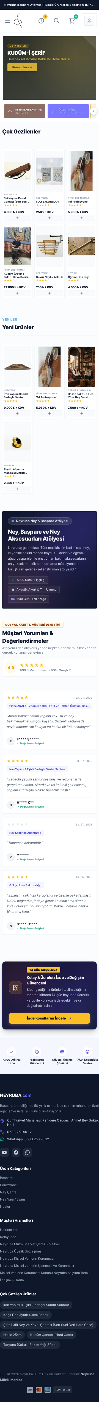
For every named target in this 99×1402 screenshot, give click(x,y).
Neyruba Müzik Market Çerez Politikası (30, 1244)
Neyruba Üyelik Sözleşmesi (21, 1251)
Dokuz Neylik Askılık (49, 277)
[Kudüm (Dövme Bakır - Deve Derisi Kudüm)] (17, 246)
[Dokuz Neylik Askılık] (49, 246)
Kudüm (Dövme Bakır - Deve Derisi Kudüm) (16, 277)
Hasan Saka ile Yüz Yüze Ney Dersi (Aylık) (80, 397)
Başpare (6, 1178)
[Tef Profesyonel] (81, 171)
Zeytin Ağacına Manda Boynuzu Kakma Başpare (14, 473)
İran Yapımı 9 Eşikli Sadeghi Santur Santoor (16, 397)
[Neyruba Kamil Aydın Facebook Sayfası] (16, 1152)
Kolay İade (8, 1237)
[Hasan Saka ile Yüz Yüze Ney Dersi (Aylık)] (81, 366)
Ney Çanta (8, 1192)
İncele (16, 67)
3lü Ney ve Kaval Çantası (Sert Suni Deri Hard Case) (16, 201)
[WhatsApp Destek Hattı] (27, 1152)
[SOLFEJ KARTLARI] (49, 171)
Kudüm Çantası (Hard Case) (51, 1335)
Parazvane (8, 1185)
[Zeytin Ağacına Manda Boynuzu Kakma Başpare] (17, 441)
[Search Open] (56, 20)
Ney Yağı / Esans (13, 1199)
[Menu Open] (7, 20)
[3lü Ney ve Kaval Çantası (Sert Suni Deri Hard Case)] (17, 171)
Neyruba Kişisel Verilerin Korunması (27, 1258)
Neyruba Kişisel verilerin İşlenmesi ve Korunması (37, 1266)
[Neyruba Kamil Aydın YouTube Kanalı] (4, 1152)
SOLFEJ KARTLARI (47, 201)
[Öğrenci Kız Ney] (81, 246)
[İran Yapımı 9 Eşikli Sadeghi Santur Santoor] (17, 366)
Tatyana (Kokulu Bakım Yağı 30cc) (30, 1345)
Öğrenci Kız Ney (78, 277)
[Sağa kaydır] (94, 111)
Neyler (5, 1206)
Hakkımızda (9, 1230)
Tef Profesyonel (78, 201)
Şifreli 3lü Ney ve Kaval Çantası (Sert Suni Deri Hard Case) (48, 1325)
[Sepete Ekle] (17, 218)
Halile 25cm (12, 1335)
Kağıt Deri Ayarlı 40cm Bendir (25, 1315)
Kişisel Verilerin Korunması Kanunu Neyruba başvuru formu (45, 1273)
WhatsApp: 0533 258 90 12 (28, 1139)
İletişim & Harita (12, 1280)
